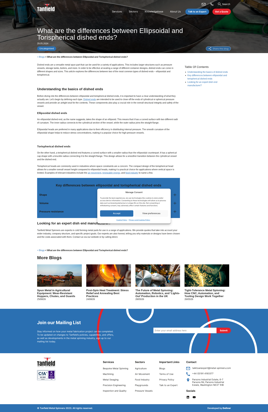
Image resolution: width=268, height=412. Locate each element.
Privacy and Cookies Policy (139, 220)
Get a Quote (221, 11)
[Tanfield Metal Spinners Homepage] (48, 8)
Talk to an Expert (197, 11)
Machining (108, 374)
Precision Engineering (114, 385)
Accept (116, 213)
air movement (94, 173)
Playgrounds (141, 385)
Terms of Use (166, 374)
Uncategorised (46, 48)
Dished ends (89, 99)
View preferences (151, 213)
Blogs (162, 368)
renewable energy (111, 173)
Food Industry (142, 379)
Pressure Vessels (144, 390)
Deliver (227, 408)
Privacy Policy (166, 379)
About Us (175, 11)
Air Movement (142, 374)
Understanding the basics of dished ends (207, 72)
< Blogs (41, 57)
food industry (131, 173)
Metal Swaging (111, 379)
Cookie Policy (121, 220)
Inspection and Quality (114, 390)
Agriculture (141, 368)
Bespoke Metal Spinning (115, 368)
